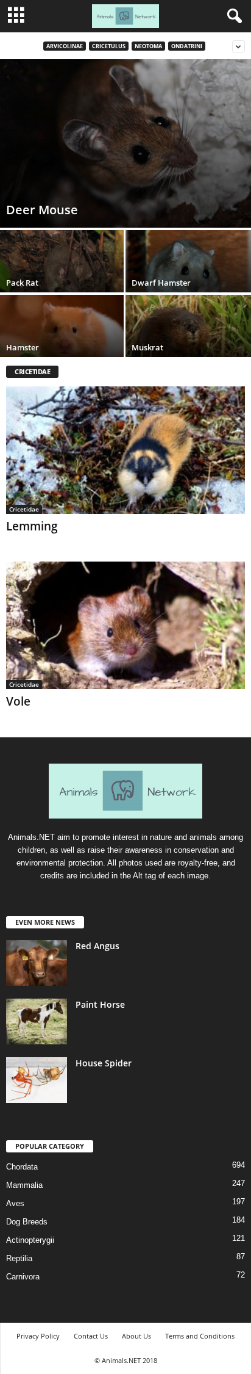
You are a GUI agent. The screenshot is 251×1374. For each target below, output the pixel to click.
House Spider (104, 1063)
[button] (232, 16)
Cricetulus (108, 46)
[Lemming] (125, 450)
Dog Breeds (27, 1221)
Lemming (32, 526)
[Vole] (125, 625)
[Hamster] (62, 342)
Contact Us (91, 1335)
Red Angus (97, 946)
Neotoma (148, 46)
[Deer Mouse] (125, 143)
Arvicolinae (64, 46)
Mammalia (24, 1185)
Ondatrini (186, 46)
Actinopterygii (30, 1240)
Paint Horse (100, 1004)
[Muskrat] (188, 342)
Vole (18, 701)
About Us (136, 1335)
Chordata (22, 1166)
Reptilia (19, 1258)
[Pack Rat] (62, 277)
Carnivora (23, 1276)
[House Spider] (36, 1080)
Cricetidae (24, 509)
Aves (15, 1203)
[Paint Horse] (36, 1021)
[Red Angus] (36, 963)
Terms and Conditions (200, 1335)
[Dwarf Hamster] (188, 277)
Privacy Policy (38, 1335)
